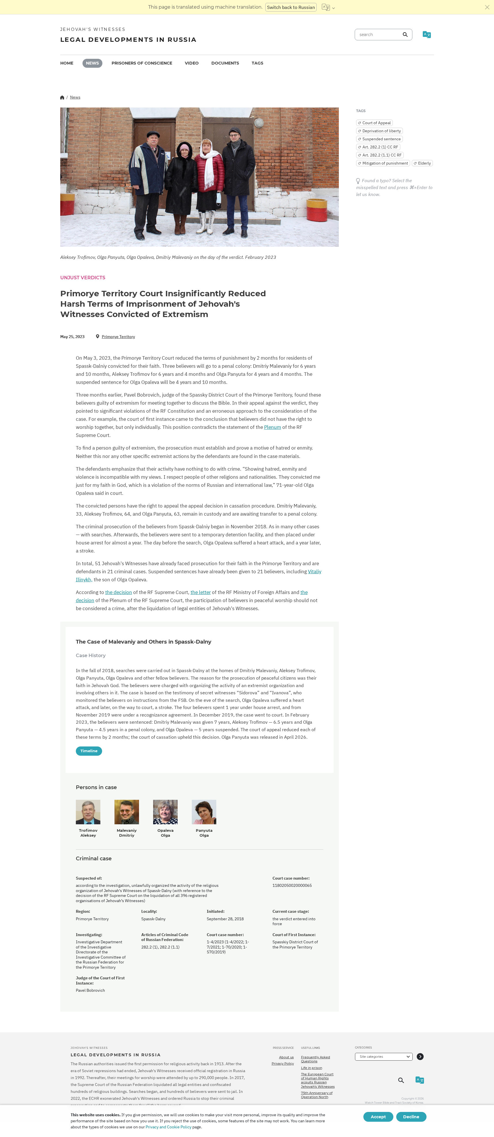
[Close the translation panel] (487, 7)
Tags (257, 63)
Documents (225, 63)
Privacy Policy (283, 1063)
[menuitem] (67, 63)
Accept (378, 1116)
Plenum (272, 427)
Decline (411, 1116)
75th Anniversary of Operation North (317, 1095)
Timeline (88, 750)
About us (286, 1057)
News (92, 63)
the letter (201, 592)
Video (192, 63)
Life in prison (311, 1068)
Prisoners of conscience (142, 63)
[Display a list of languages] (328, 7)
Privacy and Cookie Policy (168, 1127)
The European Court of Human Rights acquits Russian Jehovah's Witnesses (318, 1080)
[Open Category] (420, 1057)
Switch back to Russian (291, 7)
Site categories (371, 1057)
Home (66, 63)
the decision (118, 592)
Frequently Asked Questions (315, 1059)
